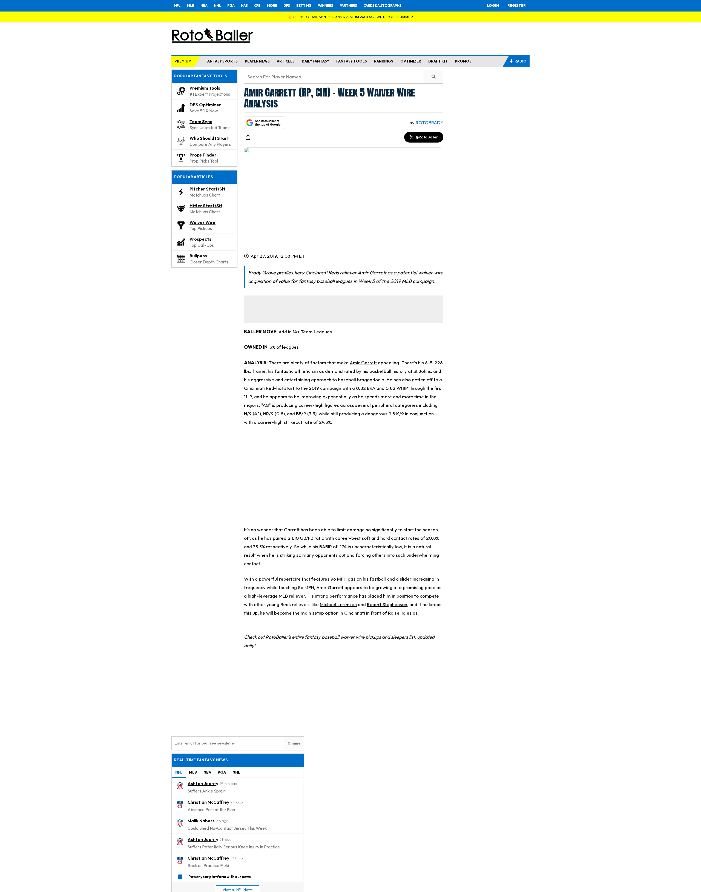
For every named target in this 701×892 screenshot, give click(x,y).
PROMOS (463, 61)
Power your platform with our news (219, 876)
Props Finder (202, 154)
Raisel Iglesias (403, 613)
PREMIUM (182, 61)
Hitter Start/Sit (205, 205)
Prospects (200, 239)
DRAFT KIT (438, 61)
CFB (257, 5)
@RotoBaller (427, 137)
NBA (203, 5)
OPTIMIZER (410, 61)
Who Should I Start (209, 138)
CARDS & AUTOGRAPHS (382, 5)
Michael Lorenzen (338, 604)
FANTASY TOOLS (351, 61)
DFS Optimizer (205, 104)
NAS (244, 5)
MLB (190, 5)
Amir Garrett (363, 362)
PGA (230, 5)
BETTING (303, 5)
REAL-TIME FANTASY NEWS (201, 759)
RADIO (521, 61)
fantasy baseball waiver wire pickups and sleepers (356, 637)
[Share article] (248, 137)
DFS (286, 5)
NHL (217, 5)
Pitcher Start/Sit (207, 188)
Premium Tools (204, 88)
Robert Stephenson (387, 604)
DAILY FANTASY (315, 61)
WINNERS (325, 5)
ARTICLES (286, 61)
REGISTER (516, 5)
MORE (272, 5)
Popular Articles (193, 176)
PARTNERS (348, 5)
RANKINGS (383, 61)
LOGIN (493, 5)
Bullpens (198, 255)
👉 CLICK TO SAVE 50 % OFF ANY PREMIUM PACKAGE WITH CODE (350, 17)
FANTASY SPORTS (221, 61)
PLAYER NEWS (257, 61)
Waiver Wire (202, 222)
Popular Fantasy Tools (200, 75)
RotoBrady (429, 122)
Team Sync (200, 121)
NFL (177, 5)
